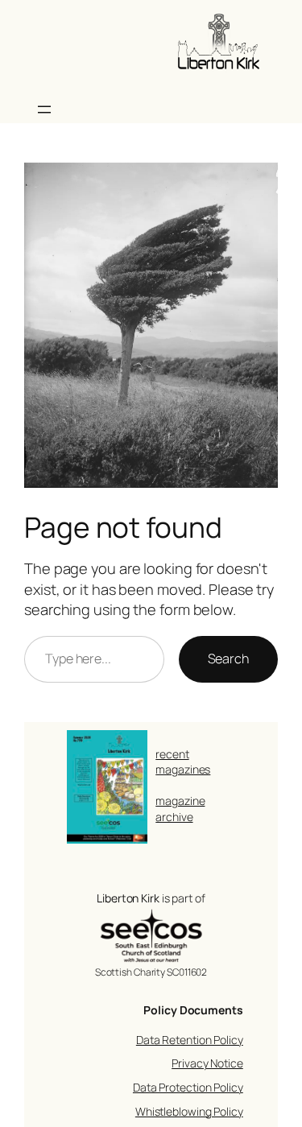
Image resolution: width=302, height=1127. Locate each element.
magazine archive (180, 808)
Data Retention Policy (189, 1039)
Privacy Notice (207, 1063)
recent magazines (182, 762)
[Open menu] (44, 109)
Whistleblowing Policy (189, 1111)
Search (228, 658)
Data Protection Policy (188, 1087)
